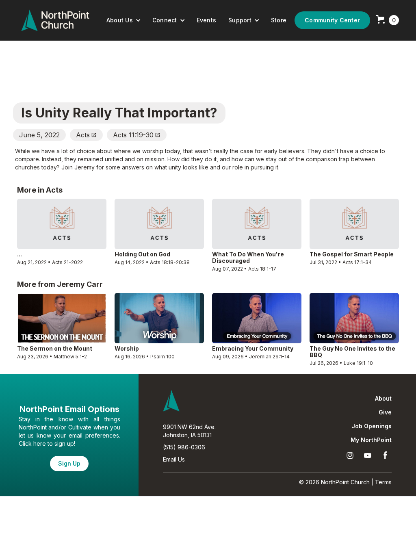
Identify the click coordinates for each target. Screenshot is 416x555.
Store (278, 20)
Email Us (174, 459)
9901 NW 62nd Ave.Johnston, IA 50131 (189, 430)
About (383, 398)
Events (207, 20)
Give (385, 412)
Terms (383, 482)
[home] (55, 20)
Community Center (332, 20)
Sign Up (69, 463)
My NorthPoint (371, 440)
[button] (123, 20)
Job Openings (371, 426)
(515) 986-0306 (184, 447)
